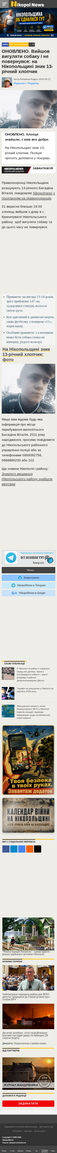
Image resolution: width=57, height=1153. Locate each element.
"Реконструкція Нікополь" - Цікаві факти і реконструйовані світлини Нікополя (26, 953)
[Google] (21, 849)
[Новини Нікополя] (27, 4)
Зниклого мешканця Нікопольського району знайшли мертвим (27, 479)
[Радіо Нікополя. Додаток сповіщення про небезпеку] (28, 760)
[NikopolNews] (29, 557)
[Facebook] (6, 849)
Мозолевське (21, 44)
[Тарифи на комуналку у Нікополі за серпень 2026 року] (8, 693)
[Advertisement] (28, 263)
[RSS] (29, 849)
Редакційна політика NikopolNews (20, 1127)
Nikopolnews (42, 193)
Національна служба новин (30, 1043)
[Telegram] (13, 849)
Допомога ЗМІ (46, 1127)
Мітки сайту (40, 1131)
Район (5, 44)
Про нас (28, 1131)
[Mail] (37, 849)
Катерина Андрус (29, 79)
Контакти (17, 1131)
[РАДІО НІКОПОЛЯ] (28, 815)
